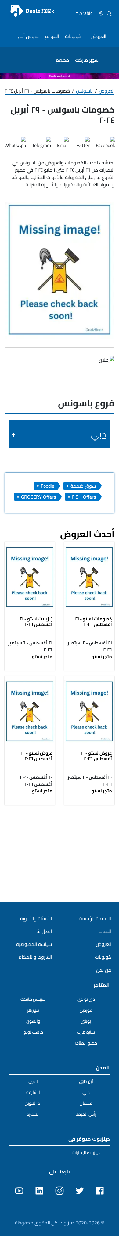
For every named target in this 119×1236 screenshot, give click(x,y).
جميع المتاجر (86, 1043)
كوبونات (73, 36)
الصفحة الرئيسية (95, 918)
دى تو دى (86, 999)
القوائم (52, 36)
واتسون (33, 1021)
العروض (98, 36)
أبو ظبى (86, 1081)
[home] (32, 10)
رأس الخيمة (86, 1114)
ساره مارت (86, 1032)
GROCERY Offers (38, 497)
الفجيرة (33, 1114)
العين (33, 1081)
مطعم (62, 60)
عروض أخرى (27, 36)
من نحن (103, 969)
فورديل (86, 1010)
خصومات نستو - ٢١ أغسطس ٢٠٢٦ (93, 621)
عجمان (86, 1103)
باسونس (84, 90)
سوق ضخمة (83, 486)
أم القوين (33, 1103)
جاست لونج (33, 1032)
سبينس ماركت (33, 999)
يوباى (86, 1021)
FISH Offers (84, 497)
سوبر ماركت (87, 60)
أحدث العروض (87, 534)
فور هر (33, 1010)
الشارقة (33, 1092)
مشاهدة (89, 578)
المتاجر (104, 931)
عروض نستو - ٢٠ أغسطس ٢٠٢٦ (96, 756)
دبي (98, 433)
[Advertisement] (59, 853)
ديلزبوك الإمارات (86, 1153)
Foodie (47, 486)
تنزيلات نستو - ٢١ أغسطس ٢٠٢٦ (36, 621)
